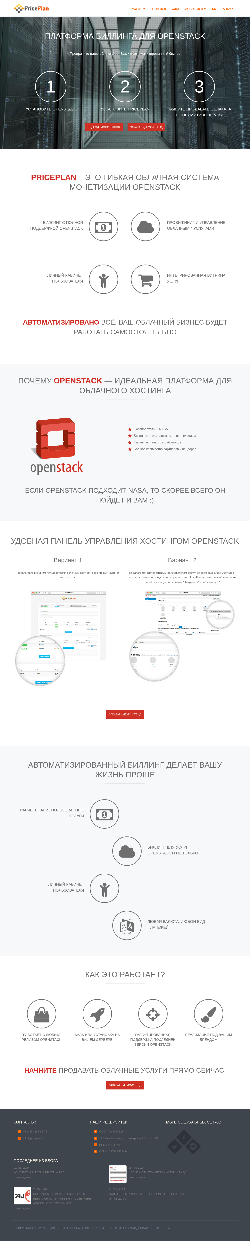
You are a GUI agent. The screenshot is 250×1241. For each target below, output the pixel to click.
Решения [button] (137, 8)
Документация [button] (194, 8)
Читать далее (22, 1177)
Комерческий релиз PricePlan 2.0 (39, 1172)
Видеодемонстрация (104, 127)
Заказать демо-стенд (146, 127)
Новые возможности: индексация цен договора (146, 1193)
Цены (175, 8)
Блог (214, 8)
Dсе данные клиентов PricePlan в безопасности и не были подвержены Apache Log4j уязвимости (62, 1198)
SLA (167, 1228)
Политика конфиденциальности (134, 1228)
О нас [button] (227, 8)
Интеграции (158, 8)
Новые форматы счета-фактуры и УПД (157, 1172)
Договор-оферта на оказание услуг (77, 1228)
